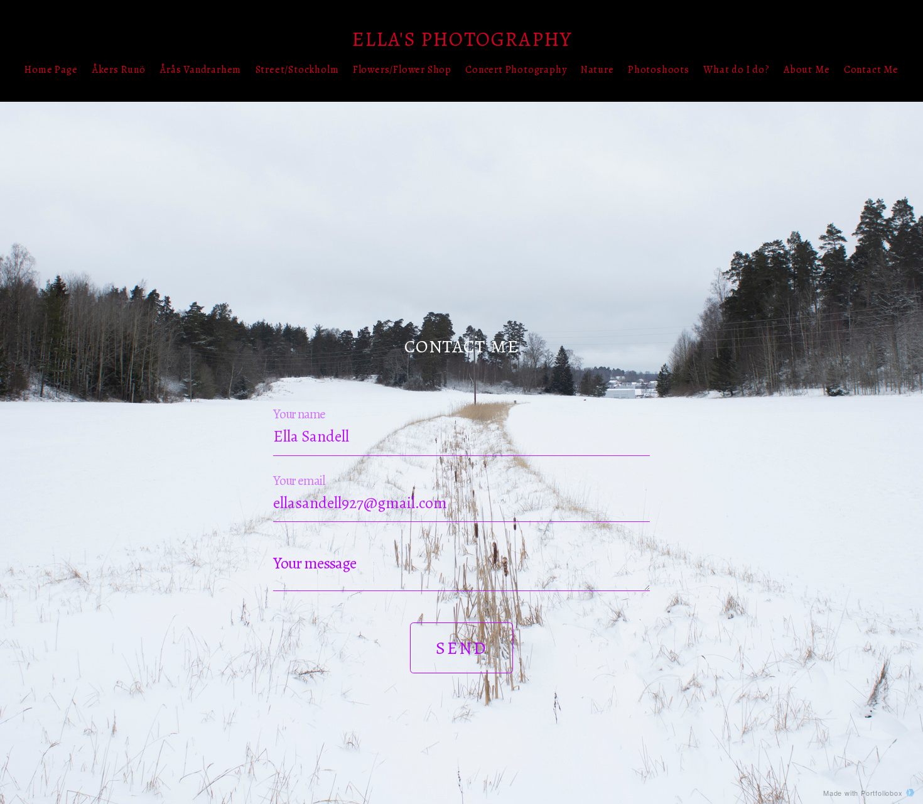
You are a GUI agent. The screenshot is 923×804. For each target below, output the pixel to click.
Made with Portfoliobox (863, 793)
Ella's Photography (462, 39)
